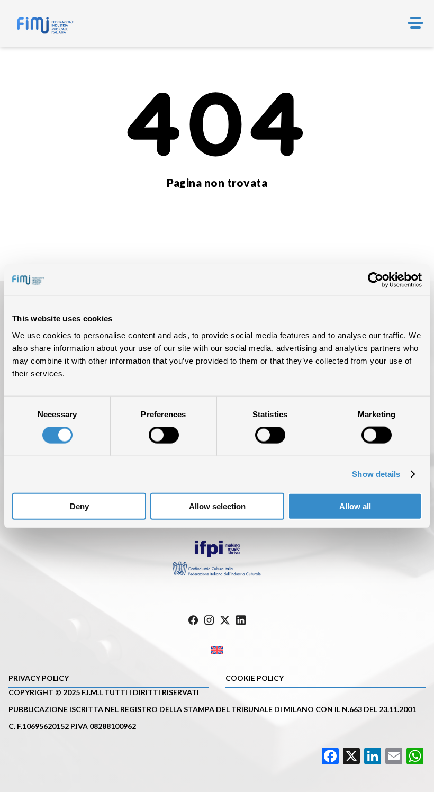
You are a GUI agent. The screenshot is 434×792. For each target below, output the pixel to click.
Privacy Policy (38, 677)
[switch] (164, 435)
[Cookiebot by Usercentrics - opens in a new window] (375, 280)
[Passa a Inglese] (217, 650)
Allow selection (217, 505)
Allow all (355, 505)
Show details (376, 474)
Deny (79, 505)
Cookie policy (254, 677)
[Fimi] (45, 25)
